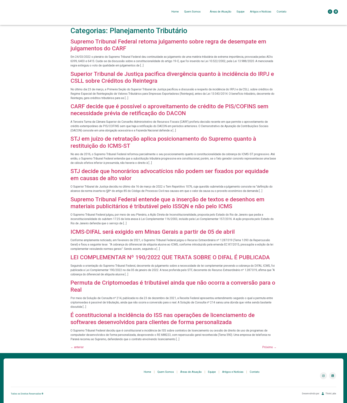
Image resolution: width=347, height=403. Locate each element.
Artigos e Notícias (260, 11)
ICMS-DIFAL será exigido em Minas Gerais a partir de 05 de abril (152, 231)
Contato (281, 11)
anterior (77, 347)
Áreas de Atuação (220, 11)
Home (175, 11)
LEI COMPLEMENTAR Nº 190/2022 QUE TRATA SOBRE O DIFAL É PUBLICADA (170, 257)
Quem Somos (192, 11)
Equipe (241, 11)
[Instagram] (330, 11)
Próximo (269, 347)
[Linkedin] (336, 11)
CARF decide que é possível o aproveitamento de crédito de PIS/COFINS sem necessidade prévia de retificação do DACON (169, 110)
